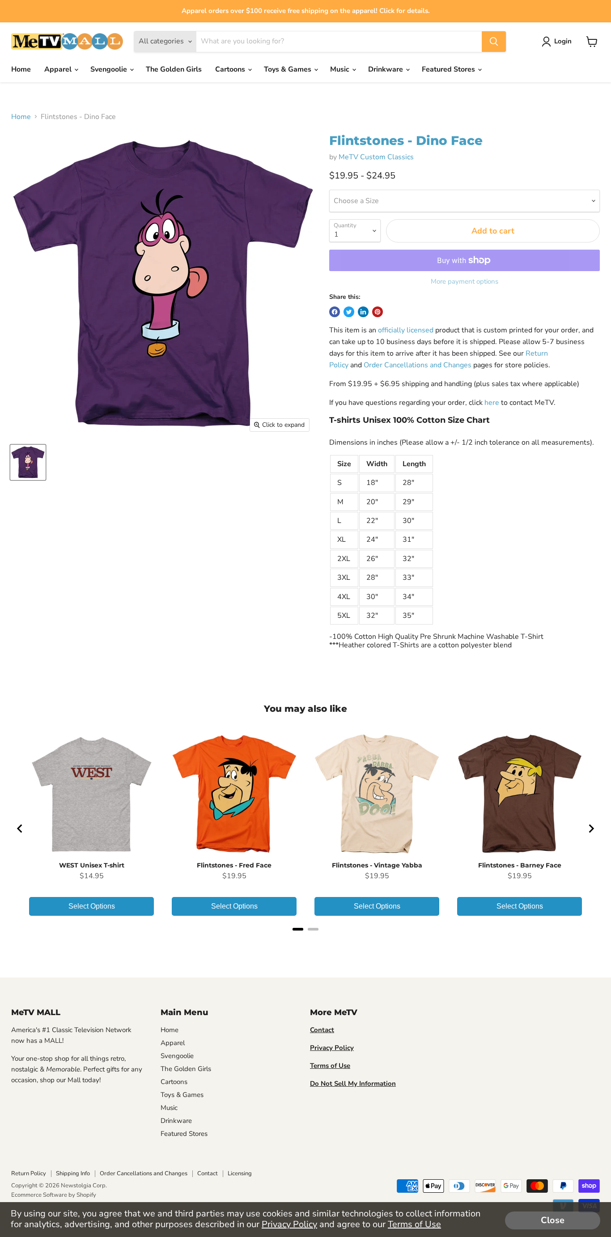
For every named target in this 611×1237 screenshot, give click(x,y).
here (491, 403)
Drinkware (386, 69)
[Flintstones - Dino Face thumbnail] (28, 462)
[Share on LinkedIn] (363, 311)
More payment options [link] (464, 281)
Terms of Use (414, 1224)
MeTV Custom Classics (376, 157)
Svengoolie (109, 69)
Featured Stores (449, 69)
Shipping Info (73, 1173)
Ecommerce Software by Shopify (53, 1195)
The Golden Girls (174, 69)
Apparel (58, 69)
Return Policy (28, 1173)
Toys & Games (288, 69)
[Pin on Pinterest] (377, 311)
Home (21, 69)
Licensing (240, 1173)
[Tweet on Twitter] (349, 311)
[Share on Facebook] (334, 311)
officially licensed (405, 330)
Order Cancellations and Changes (417, 365)
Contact (207, 1173)
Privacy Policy (289, 1224)
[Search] (494, 41)
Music (340, 69)
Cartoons (231, 69)
